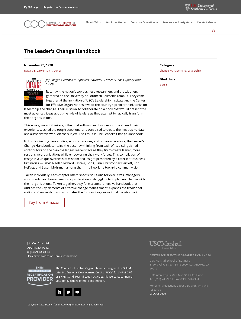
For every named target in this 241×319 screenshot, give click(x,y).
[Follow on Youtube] (77, 292)
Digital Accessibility (38, 251)
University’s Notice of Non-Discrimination (52, 256)
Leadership (194, 70)
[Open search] (213, 31)
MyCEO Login (31, 7)
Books (164, 84)
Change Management (173, 70)
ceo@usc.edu (158, 293)
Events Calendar (207, 22)
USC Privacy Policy (38, 247)
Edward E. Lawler (34, 70)
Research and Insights (176, 22)
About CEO (92, 22)
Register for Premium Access (61, 7)
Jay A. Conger (54, 70)
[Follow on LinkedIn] (59, 292)
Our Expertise (114, 22)
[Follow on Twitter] (68, 292)
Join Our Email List (38, 243)
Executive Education (142, 22)
